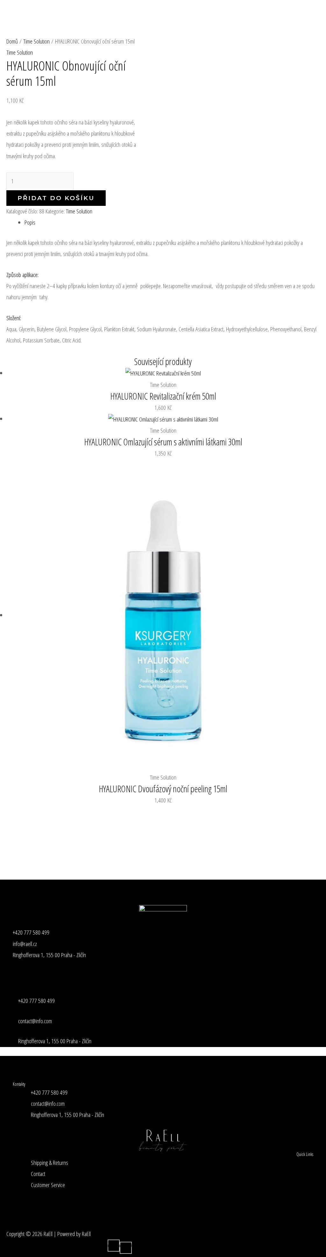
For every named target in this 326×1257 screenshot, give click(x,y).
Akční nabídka (83, 38)
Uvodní (42, 13)
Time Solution (19, 52)
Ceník (288, 13)
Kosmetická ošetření (80, 13)
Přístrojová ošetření (137, 13)
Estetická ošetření (192, 13)
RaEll (15, 25)
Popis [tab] (30, 222)
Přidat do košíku (56, 198)
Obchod (43, 38)
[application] (103, 12)
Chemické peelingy (246, 13)
